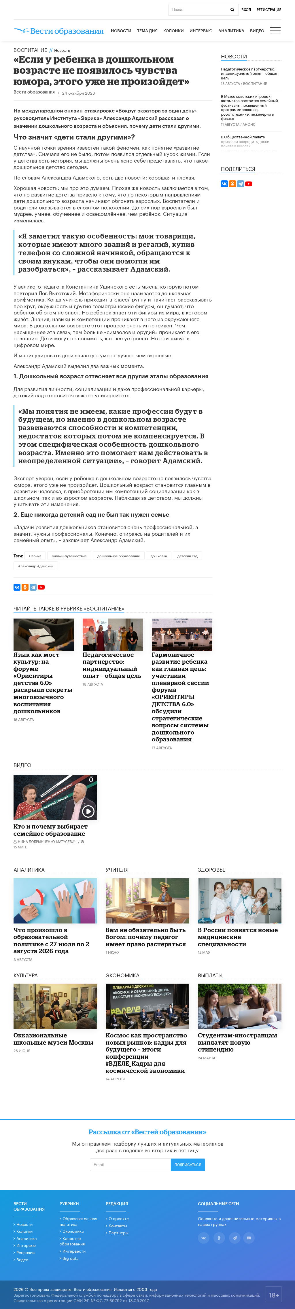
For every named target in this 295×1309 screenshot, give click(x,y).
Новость (62, 50)
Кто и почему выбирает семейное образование (51, 830)
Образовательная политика (78, 1221)
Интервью (201, 31)
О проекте (119, 1218)
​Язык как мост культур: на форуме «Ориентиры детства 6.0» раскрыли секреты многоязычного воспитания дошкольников (43, 683)
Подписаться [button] (188, 1165)
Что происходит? (260, 151)
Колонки (173, 31)
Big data (71, 1258)
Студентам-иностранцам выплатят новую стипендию (237, 1042)
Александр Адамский (35, 565)
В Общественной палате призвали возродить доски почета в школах (245, 140)
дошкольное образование (118, 555)
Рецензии (25, 1252)
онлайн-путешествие (69, 555)
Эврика (35, 555)
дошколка (159, 555)
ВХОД (246, 10)
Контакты (118, 1225)
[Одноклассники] (25, 587)
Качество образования (72, 1241)
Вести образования (34, 92)
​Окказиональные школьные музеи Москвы (54, 1039)
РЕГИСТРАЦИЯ (269, 10)
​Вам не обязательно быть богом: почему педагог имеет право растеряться (146, 936)
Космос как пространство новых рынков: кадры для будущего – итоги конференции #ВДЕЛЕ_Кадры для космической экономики (146, 1053)
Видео (257, 31)
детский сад (187, 555)
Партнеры (118, 1232)
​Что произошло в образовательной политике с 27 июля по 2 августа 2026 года (51, 940)
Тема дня (147, 31)
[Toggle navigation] (275, 31)
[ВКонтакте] (17, 587)
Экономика (73, 1231)
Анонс (249, 124)
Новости (121, 31)
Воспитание (30, 49)
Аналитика (231, 31)
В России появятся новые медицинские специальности (238, 936)
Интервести (74, 1250)
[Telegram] (33, 587)
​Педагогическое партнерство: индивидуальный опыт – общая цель (112, 665)
